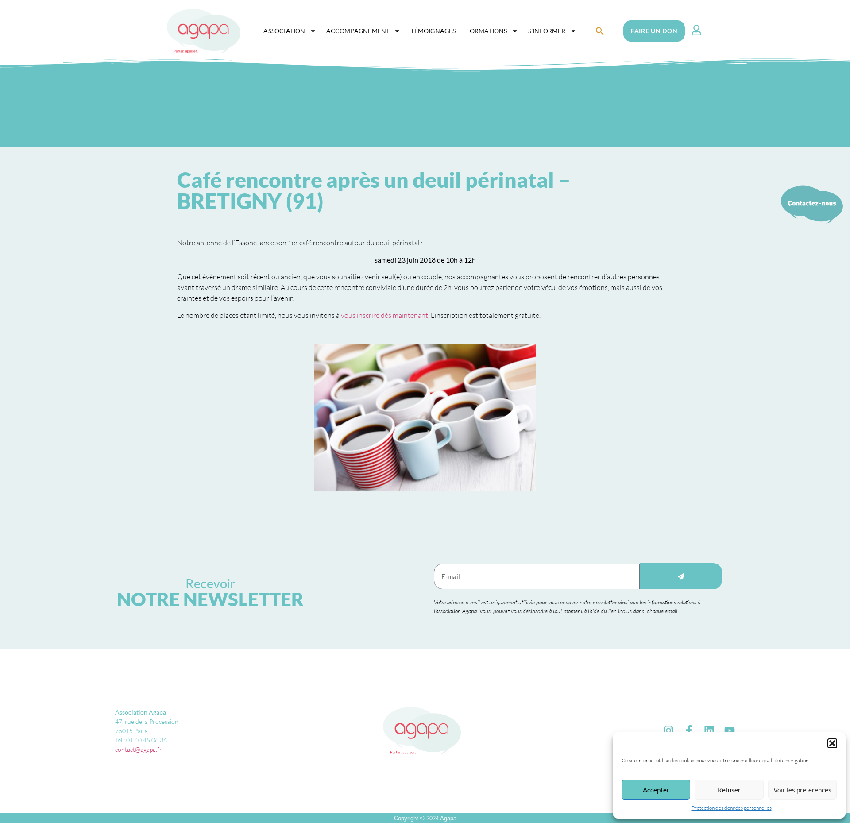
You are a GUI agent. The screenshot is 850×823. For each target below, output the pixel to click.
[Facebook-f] (689, 730)
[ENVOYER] (681, 576)
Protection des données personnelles (732, 807)
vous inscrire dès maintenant (384, 315)
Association (284, 31)
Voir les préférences (802, 790)
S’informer (547, 31)
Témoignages (433, 31)
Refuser (729, 790)
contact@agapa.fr (138, 749)
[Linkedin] (709, 730)
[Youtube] (729, 730)
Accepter (656, 790)
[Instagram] (668, 730)
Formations (486, 31)
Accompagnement (358, 31)
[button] (832, 743)
